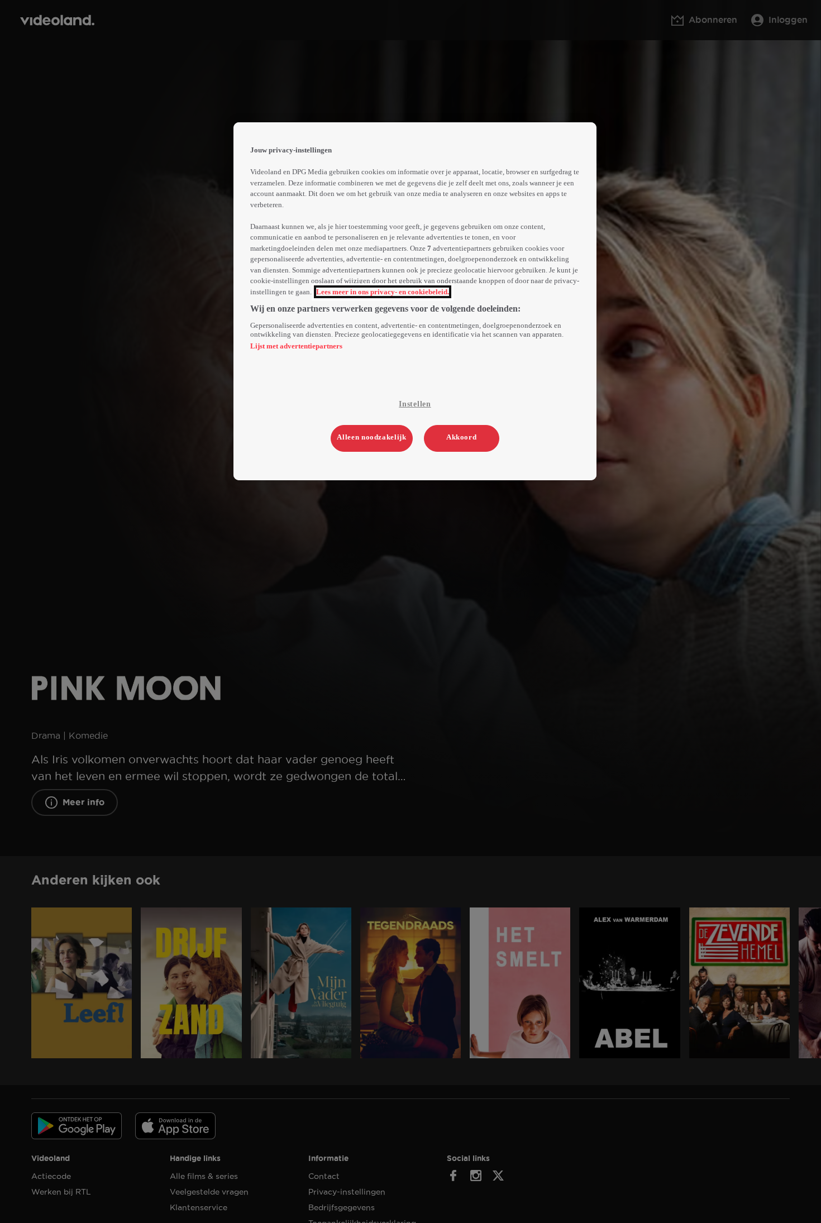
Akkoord (461, 437)
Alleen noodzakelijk (371, 437)
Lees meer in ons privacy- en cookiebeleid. (382, 292)
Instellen (415, 404)
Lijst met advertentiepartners (296, 346)
